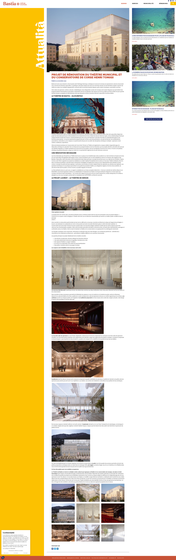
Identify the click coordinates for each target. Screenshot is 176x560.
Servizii (135, 3)
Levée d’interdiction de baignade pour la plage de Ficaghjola (153, 35)
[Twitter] (168, 1)
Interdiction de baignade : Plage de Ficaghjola (148, 109)
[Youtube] (171, 1)
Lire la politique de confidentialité (9, 548)
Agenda (124, 3)
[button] (3, 557)
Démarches (163, 3)
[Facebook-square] (173, 1)
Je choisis (16, 553)
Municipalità (149, 3)
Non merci (6, 553)
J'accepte (25, 553)
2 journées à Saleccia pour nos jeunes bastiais (148, 72)
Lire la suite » (134, 41)
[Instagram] (175, 1)
